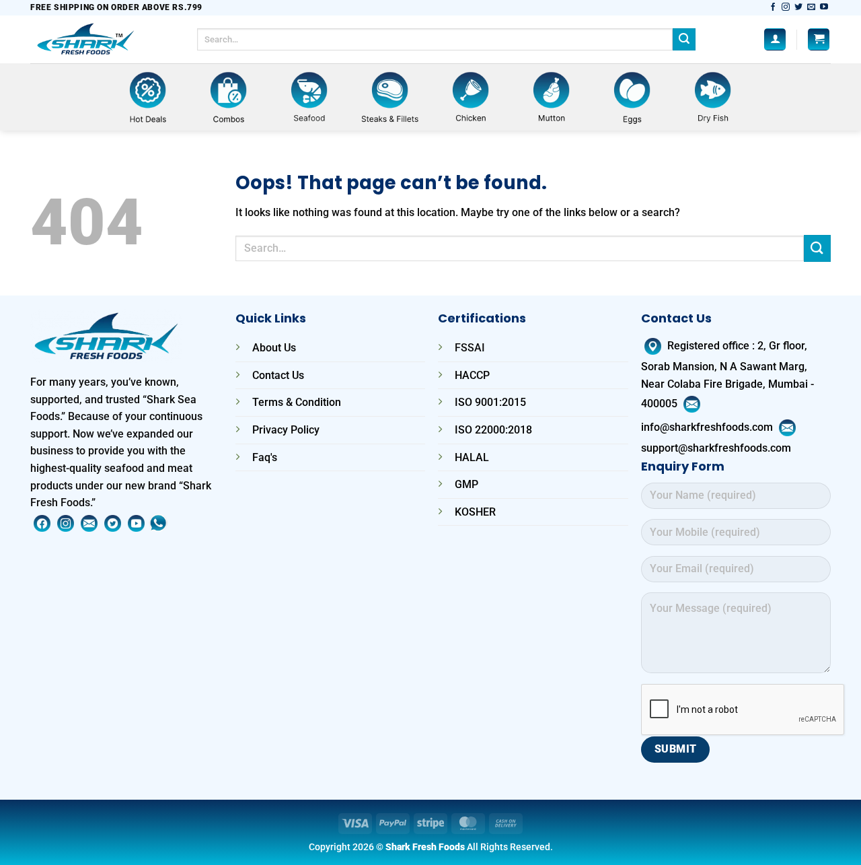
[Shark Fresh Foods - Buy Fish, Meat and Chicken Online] (103, 39)
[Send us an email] (811, 7)
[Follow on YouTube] (824, 7)
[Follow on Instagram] (786, 7)
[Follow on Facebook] (773, 7)
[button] (775, 39)
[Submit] (684, 39)
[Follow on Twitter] (798, 7)
